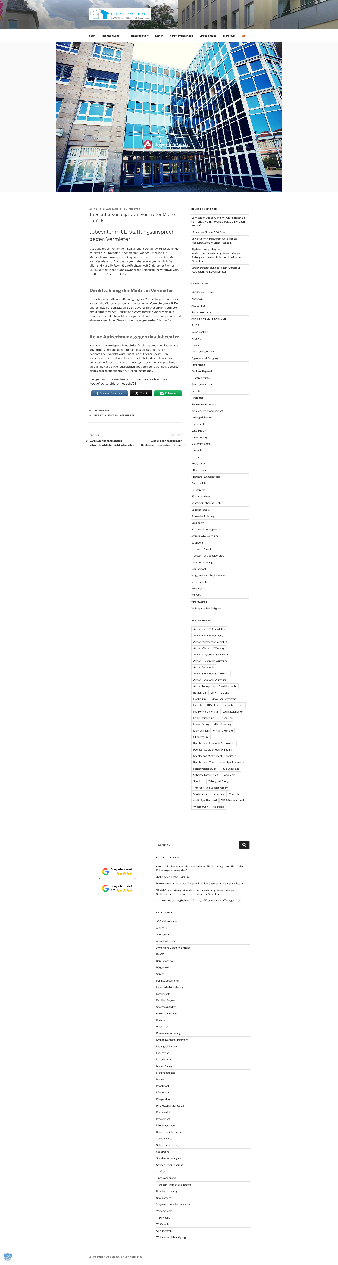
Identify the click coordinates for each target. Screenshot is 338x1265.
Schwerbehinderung (202, 516)
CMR (213, 692)
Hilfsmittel (197, 397)
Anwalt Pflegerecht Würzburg (210, 660)
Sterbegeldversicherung (204, 535)
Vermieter (127, 415)
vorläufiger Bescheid (205, 800)
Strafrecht (197, 542)
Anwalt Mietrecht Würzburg (208, 648)
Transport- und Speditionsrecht (208, 555)
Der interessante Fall (202, 351)
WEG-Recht (198, 588)
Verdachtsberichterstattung (209, 793)
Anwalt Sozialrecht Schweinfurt (211, 673)
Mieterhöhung (199, 437)
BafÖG (195, 325)
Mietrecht (196, 450)
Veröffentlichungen (181, 35)
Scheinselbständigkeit (205, 774)
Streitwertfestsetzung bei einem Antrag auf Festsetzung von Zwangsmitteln (198, 900)
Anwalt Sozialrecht (203, 667)
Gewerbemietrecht (202, 384)
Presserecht (198, 489)
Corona (195, 344)
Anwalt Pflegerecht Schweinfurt (211, 654)
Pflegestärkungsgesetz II (205, 476)
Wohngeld (218, 806)
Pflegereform (199, 469)
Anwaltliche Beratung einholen (208, 318)
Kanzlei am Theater (126, 209)
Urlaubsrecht (198, 568)
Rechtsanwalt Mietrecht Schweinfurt (214, 743)
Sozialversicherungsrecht (205, 529)
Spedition (198, 781)
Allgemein (101, 410)
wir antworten (199, 601)
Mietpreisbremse (201, 443)
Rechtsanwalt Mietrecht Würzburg (212, 749)
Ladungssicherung (203, 717)
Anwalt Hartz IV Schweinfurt (209, 629)
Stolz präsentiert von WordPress (124, 1256)
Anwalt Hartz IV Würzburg (208, 635)
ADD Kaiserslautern (202, 292)
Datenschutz (95, 1256)
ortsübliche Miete (223, 730)
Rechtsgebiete (137, 35)
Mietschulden (201, 730)
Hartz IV (100, 415)
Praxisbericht (198, 483)
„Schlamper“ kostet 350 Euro (208, 232)
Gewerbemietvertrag (224, 698)
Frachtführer (200, 698)
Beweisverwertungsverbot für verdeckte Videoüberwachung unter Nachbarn (199, 883)
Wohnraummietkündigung (206, 608)
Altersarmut (198, 305)
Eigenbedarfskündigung (204, 358)
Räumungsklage (200, 496)
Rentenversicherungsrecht (206, 502)
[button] (117, 872)
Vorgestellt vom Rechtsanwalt (208, 575)
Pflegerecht (198, 463)
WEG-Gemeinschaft (232, 800)
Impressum (229, 35)
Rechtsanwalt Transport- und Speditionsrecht (218, 762)
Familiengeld (198, 364)
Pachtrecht (197, 456)
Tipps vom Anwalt (201, 549)
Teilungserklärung (218, 781)
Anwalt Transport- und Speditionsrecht (215, 686)
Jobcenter (228, 705)
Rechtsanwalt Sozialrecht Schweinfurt (214, 755)
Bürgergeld (197, 338)
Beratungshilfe (199, 331)
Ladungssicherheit (201, 417)
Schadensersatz (200, 509)
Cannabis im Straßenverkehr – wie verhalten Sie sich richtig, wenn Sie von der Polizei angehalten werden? (218, 221)
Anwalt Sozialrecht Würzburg (209, 679)
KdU (241, 705)
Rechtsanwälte (111, 35)
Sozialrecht (197, 522)
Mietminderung (222, 724)
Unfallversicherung (202, 562)
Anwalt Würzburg (201, 312)
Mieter (113, 415)
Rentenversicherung (204, 768)
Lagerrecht (197, 424)
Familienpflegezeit (201, 371)
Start (92, 35)
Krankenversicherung (203, 404)
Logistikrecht (198, 430)
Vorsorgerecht (199, 581)
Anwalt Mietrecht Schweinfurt (210, 641)
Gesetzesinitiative (201, 377)
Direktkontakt (207, 35)
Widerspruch (200, 806)
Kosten (159, 35)
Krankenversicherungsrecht (207, 410)
